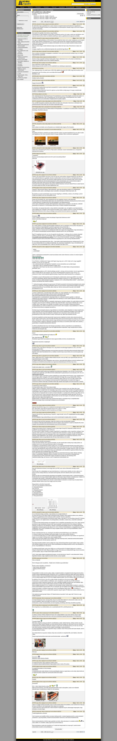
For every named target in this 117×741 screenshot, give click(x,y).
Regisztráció (19, 27)
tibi (36, 68)
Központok (52, 16)
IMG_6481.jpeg (40, 464)
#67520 (56, 51)
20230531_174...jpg (40, 700)
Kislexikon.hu (92, 0)
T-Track (19, 73)
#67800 (59, 147)
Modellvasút (36, 16)
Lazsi (37, 223)
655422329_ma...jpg (40, 172)
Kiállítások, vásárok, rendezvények (22, 69)
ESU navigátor (21, 79)
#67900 (54, 660)
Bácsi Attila (38, 94)
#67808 (58, 331)
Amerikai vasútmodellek (22, 59)
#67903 (54, 681)
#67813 (54, 618)
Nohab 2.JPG (40, 145)
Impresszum (60, 739)
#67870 (56, 605)
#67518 (56, 31)
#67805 (54, 213)
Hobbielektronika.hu (79, 0)
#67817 (53, 419)
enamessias (38, 558)
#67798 (59, 123)
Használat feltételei (47, 739)
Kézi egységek (53, 18)
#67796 (59, 101)
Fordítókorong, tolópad (22, 77)
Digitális (47, 16)
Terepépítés (20, 65)
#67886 (54, 650)
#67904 (54, 702)
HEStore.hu (86, 0)
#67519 (56, 38)
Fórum (34, 9)
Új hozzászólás (80, 13)
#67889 (54, 654)
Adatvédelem (54, 739)
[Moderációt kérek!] (82, 15)
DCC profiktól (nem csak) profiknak (45, 9)
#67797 (59, 106)
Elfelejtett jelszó (20, 28)
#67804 (54, 197)
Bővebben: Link (36, 73)
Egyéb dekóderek (53, 17)
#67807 (53, 345)
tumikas (38, 57)
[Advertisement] (93, 45)
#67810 (54, 364)
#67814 (53, 412)
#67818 (53, 426)
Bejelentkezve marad (23, 20)
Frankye (39, 13)
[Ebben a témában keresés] (81, 15)
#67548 (52, 76)
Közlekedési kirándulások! (23, 71)
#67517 (56, 24)
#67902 (54, 677)
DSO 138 (34, 158)
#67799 (59, 129)
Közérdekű (20, 64)
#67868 (59, 598)
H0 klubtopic (20, 53)
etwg (47, 24)
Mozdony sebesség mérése (23, 67)
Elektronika (42, 16)
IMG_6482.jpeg (40, 509)
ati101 (37, 76)
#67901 (54, 666)
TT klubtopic (20, 49)
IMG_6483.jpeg (53, 509)
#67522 (54, 62)
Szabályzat (71, 739)
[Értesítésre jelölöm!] (84, 15)
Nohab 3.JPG (53, 145)
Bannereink (66, 739)
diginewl (38, 153)
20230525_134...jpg (40, 647)
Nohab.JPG (40, 121)
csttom (37, 612)
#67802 (54, 174)
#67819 (53, 439)
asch (37, 290)
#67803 (54, 187)
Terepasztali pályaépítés (23, 47)
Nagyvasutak (20, 55)
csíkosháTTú (39, 24)
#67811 (53, 405)
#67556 (52, 80)
